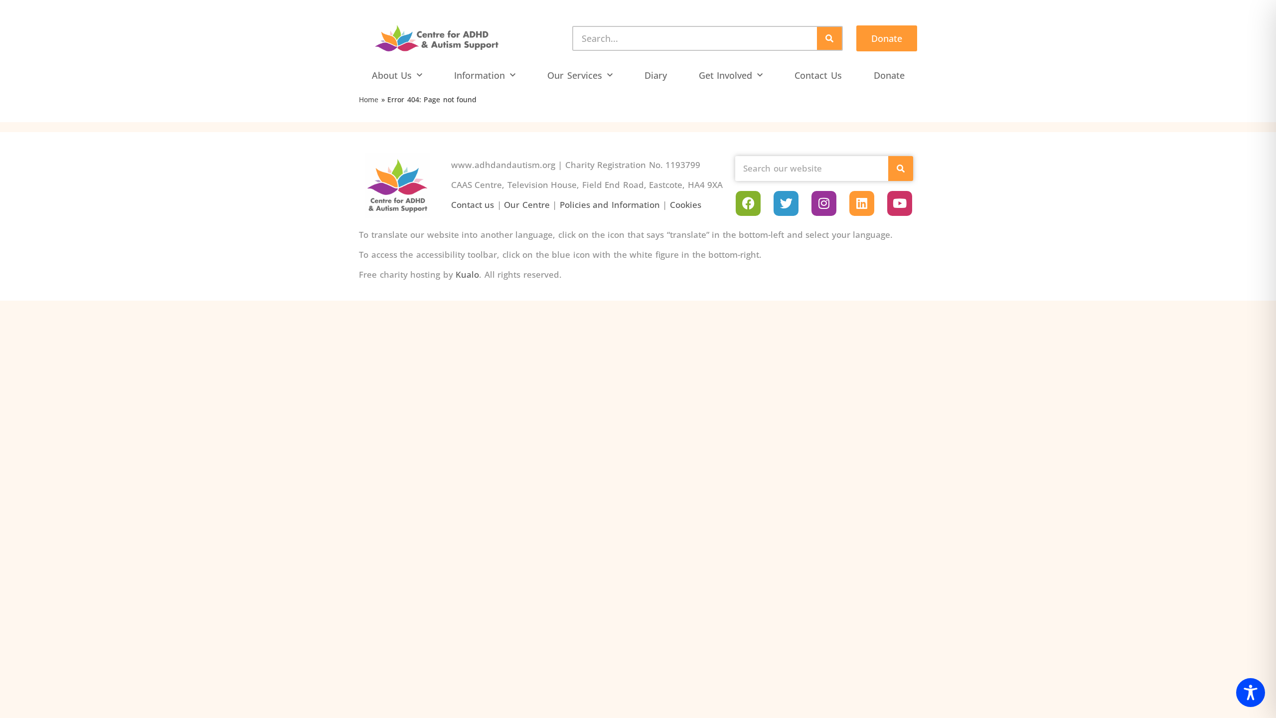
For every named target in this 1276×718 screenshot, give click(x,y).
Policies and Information (610, 204)
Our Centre (527, 204)
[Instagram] (823, 203)
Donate (889, 75)
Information (479, 75)
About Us (392, 75)
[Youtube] (899, 203)
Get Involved (726, 75)
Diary (655, 75)
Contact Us (818, 75)
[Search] (829, 38)
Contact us (472, 204)
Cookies (685, 204)
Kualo (467, 274)
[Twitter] (786, 203)
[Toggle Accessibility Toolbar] (1250, 692)
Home (368, 99)
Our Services (574, 75)
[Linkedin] (861, 203)
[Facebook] (748, 203)
